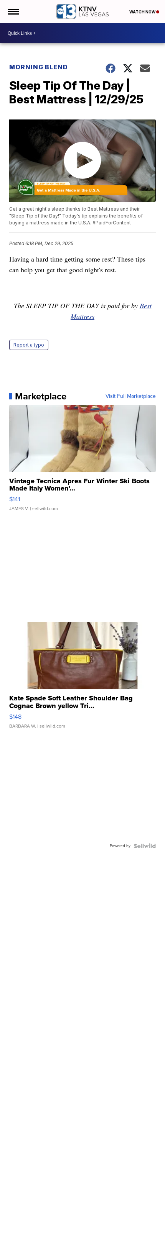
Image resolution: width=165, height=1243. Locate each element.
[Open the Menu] (13, 11)
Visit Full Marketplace (131, 396)
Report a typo (28, 345)
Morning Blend (38, 67)
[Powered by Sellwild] (145, 846)
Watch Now (142, 12)
